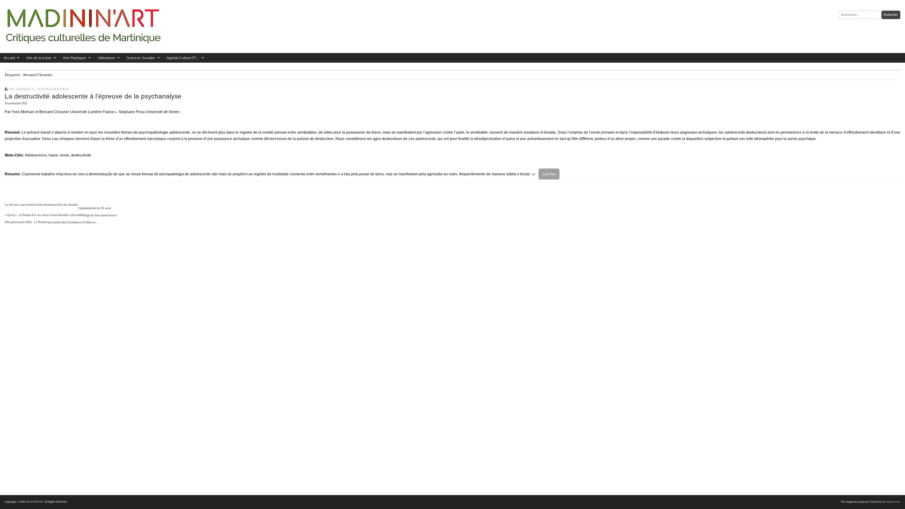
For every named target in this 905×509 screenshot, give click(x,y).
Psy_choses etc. (22, 89)
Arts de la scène (38, 58)
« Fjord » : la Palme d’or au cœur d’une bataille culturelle (43, 215)
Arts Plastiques (74, 58)
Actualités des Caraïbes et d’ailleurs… (72, 222)
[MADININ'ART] (83, 23)
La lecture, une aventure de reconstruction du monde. (41, 205)
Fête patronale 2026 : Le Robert (26, 222)
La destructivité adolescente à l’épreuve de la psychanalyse (93, 96)
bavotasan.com (891, 501)
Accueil (9, 58)
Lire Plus (549, 174)
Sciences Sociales (141, 58)
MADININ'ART (34, 501)
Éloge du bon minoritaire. (99, 215)
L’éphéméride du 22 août (94, 208)
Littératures (106, 58)
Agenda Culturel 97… (183, 58)
